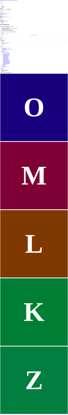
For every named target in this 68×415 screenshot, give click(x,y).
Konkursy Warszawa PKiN (6, 54)
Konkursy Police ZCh (5, 57)
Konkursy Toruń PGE (5, 58)
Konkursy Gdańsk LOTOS (6, 55)
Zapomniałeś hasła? (2, 20)
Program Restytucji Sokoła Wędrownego (7, 49)
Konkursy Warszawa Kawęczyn (6, 61)
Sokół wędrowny (4, 48)
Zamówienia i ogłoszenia (4, 66)
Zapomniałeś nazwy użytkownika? (4, 13)
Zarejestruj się (1, 14)
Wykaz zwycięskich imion (6, 52)
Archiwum (4, 67)
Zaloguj (2, 41)
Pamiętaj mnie (3, 40)
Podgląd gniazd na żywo (4, 51)
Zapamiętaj (2, 10)
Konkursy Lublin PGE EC (6, 59)
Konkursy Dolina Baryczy (6, 60)
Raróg (2, 50)
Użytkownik (2, 16)
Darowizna (4, 65)
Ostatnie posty (3, 6)
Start (2, 47)
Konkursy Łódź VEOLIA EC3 (6, 63)
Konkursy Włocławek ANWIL (6, 62)
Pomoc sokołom (3, 64)
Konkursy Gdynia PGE (5, 56)
